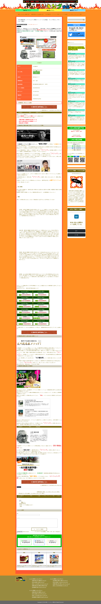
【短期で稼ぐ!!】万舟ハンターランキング (61, 583)
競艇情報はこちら (39, 541)
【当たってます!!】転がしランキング (60, 585)
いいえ (76, 234)
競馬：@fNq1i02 (77, 146)
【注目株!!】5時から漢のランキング (60, 580)
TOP (24, 14)
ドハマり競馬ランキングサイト (35, 578)
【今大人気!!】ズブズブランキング (39, 593)
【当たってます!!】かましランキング (39, 595)
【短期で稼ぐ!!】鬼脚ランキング (38, 592)
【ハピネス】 (73, 53)
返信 (21, 506)
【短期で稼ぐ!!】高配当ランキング (39, 580)
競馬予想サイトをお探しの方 (21, 24)
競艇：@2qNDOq (77, 147)
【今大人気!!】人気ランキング (33, 24)
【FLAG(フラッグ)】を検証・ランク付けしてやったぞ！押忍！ (31, 493)
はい (76, 230)
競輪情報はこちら (53, 541)
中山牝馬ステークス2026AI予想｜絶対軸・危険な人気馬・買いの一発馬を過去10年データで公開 (76, 48)
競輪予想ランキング (50, 10)
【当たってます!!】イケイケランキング (40, 583)
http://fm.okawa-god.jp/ (37, 69)
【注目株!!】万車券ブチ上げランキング (40, 597)
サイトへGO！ (36, 72)
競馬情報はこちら (26, 541)
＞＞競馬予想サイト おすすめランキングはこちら (51, 110)
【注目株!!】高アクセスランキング (39, 587)
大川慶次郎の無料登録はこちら (39, 107)
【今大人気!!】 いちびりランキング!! (60, 582)
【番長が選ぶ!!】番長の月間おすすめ (39, 585)
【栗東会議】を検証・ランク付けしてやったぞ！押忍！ (48, 491)
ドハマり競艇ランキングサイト (56, 578)
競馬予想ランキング (27, 10)
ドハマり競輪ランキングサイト (35, 590)
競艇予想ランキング (73, 10)
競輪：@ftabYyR (77, 149)
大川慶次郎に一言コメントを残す (25, 102)
